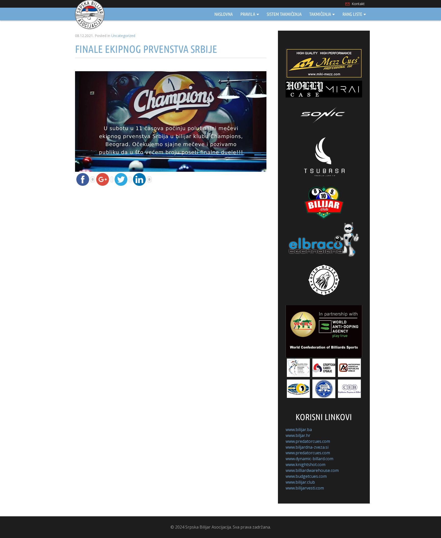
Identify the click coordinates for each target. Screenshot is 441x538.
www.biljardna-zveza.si (307, 447)
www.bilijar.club (300, 482)
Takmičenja (320, 14)
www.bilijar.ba (299, 429)
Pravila (247, 14)
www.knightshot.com (305, 464)
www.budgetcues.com (306, 476)
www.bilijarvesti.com (305, 488)
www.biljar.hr (298, 435)
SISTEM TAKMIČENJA (284, 14)
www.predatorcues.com (308, 441)
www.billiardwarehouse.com (312, 470)
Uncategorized (123, 35)
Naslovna (223, 14)
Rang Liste (352, 14)
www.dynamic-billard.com (309, 458)
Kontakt (358, 3)
